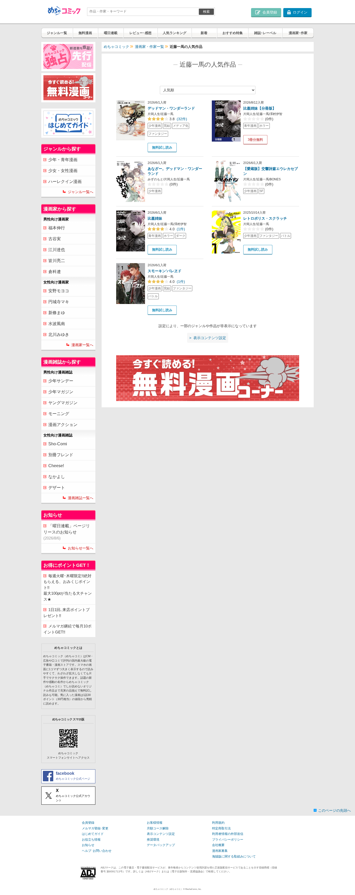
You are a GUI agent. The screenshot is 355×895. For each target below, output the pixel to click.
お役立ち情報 (91, 839)
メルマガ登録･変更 (95, 828)
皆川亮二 (56, 260)
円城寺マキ (58, 302)
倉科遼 (54, 271)
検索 (206, 12)
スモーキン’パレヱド (164, 271)
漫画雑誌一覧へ (80, 498)
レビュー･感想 (140, 33)
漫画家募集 (220, 851)
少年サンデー (60, 381)
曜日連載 (110, 33)
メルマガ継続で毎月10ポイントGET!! (67, 629)
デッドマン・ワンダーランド (171, 108)
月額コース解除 (158, 828)
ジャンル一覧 (57, 33)
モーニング (58, 413)
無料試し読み (162, 147)
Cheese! (56, 466)
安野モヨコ (58, 291)
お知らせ (88, 845)
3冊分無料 (255, 140)
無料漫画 (85, 33)
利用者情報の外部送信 (227, 834)
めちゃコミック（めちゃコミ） (168, 889)
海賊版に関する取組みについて (234, 856)
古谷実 (54, 239)
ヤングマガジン (62, 403)
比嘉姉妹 (155, 218)
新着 (204, 33)
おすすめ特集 (232, 33)
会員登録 (88, 822)
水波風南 (56, 323)
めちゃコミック (116, 47)
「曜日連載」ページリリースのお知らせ (66, 532)
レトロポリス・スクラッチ (265, 218)
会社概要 (218, 845)
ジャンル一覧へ (80, 192)
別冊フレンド (60, 455)
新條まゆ (56, 312)
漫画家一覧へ (82, 345)
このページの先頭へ (334, 810)
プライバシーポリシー (227, 839)
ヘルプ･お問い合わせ (96, 851)
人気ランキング (174, 33)
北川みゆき (58, 334)
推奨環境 (153, 839)
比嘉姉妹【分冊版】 (259, 108)
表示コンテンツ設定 (161, 834)
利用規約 (218, 822)
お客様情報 (154, 822)
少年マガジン (60, 392)
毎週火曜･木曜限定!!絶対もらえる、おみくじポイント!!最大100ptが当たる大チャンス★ (67, 587)
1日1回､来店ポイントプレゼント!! (66, 612)
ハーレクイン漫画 (65, 181)
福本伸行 (56, 228)
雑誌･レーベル (265, 33)
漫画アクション (62, 424)
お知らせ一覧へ (80, 548)
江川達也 (56, 249)
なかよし (56, 476)
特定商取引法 (221, 828)
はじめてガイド (93, 834)
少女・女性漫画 (62, 170)
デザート (56, 487)
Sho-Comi (57, 444)
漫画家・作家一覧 (149, 47)
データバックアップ (161, 845)
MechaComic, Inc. (193, 889)
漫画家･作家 (298, 33)
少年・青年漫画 (62, 159)
